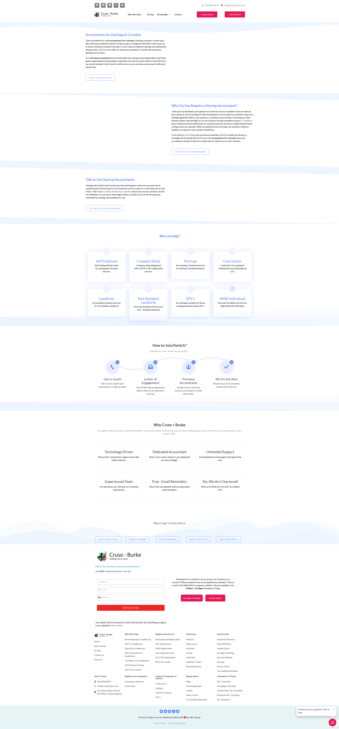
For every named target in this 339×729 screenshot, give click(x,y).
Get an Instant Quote (108, 539)
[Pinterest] (122, 5)
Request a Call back (137, 539)
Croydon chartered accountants (117, 191)
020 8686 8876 (187, 585)
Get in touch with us (229, 539)
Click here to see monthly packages (190, 151)
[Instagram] (116, 5)
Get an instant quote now (100, 77)
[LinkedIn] (109, 5)
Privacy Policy (116, 625)
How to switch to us (198, 539)
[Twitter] (103, 5)
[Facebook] (97, 5)
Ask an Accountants (168, 539)
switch (187, 135)
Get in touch (105, 49)
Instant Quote (207, 14)
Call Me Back (235, 14)
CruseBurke (246, 120)
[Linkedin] (169, 711)
